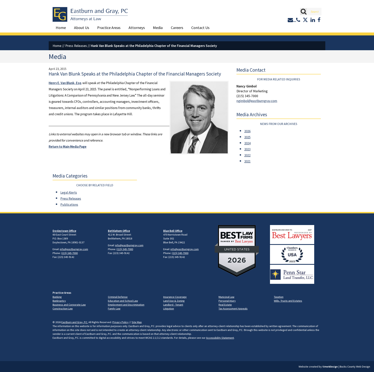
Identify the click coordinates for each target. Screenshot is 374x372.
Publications (69, 204)
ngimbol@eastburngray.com (256, 101)
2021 (247, 161)
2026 (247, 131)
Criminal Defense (118, 297)
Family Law (114, 308)
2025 (247, 137)
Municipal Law (226, 297)
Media (158, 27)
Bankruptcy (59, 301)
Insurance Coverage (175, 297)
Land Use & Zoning (174, 301)
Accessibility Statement (220, 337)
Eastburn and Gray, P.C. (74, 322)
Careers (177, 27)
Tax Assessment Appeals (233, 308)
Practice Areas (108, 27)
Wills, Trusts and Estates (288, 301)
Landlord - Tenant (173, 304)
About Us (81, 27)
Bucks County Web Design (355, 366)
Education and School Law (123, 301)
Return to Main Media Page (67, 146)
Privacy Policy (120, 322)
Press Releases (76, 46)
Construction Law (63, 308)
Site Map (137, 322)
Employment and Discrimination (126, 304)
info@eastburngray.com (74, 249)
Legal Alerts (68, 192)
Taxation (278, 297)
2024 (247, 143)
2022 (247, 155)
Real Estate (225, 304)
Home (61, 27)
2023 (247, 149)
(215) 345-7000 (69, 253)
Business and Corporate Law (69, 304)
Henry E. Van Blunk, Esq (65, 83)
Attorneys (137, 27)
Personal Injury (227, 301)
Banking (57, 297)
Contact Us (200, 27)
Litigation (168, 308)
